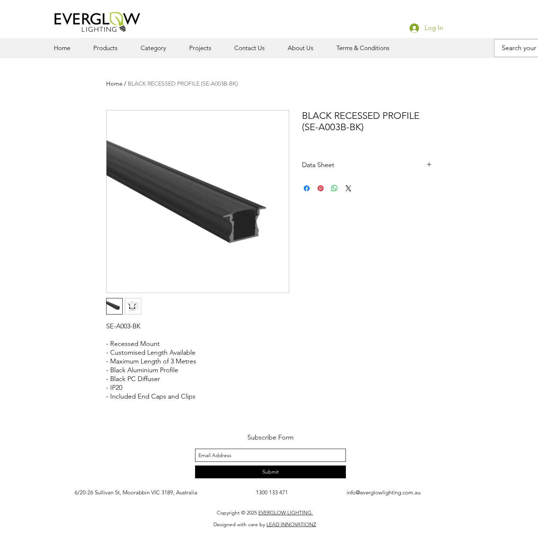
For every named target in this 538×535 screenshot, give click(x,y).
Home (114, 83)
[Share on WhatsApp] (334, 188)
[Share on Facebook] (306, 188)
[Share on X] (348, 188)
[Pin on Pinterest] (320, 188)
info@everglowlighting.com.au (384, 492)
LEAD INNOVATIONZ (291, 524)
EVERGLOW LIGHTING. (285, 512)
